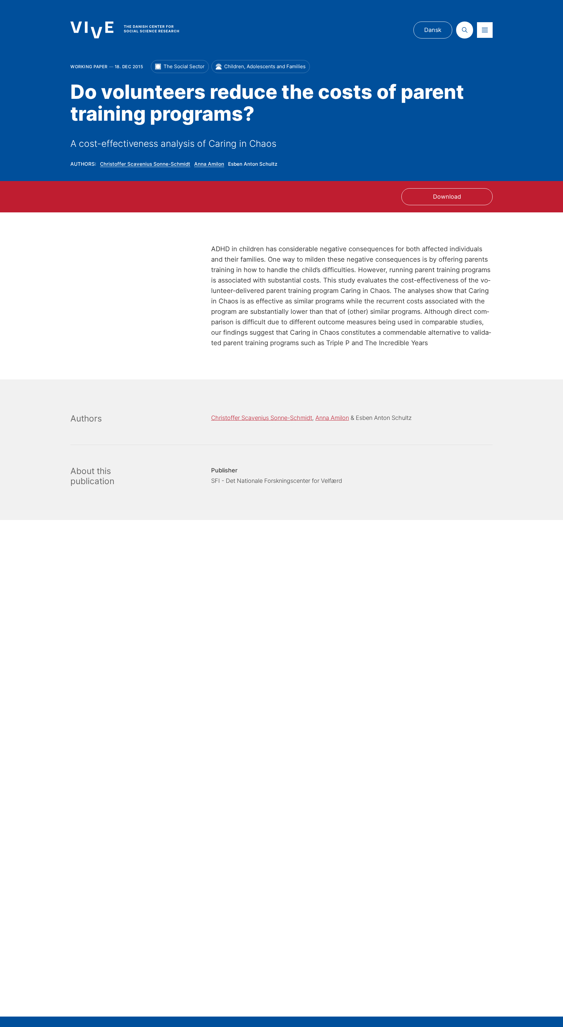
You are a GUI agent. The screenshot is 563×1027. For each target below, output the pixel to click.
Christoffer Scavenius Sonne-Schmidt (145, 164)
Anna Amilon (209, 164)
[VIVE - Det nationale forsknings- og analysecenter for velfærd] (131, 30)
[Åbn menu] (485, 30)
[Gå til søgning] (464, 30)
